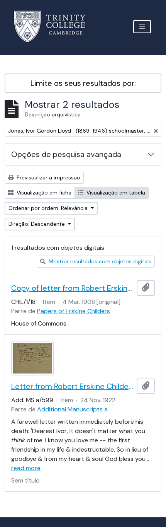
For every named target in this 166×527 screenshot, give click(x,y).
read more (26, 468)
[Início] (54, 26)
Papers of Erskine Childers (73, 311)
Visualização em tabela (115, 192)
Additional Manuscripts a (72, 409)
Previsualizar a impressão (47, 177)
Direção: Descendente (37, 223)
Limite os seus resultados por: (83, 83)
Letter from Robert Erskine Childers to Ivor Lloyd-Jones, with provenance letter (72, 386)
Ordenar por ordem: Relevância (48, 208)
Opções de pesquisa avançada (66, 154)
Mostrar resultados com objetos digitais (99, 261)
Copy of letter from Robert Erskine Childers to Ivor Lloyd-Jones (72, 288)
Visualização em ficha (43, 192)
